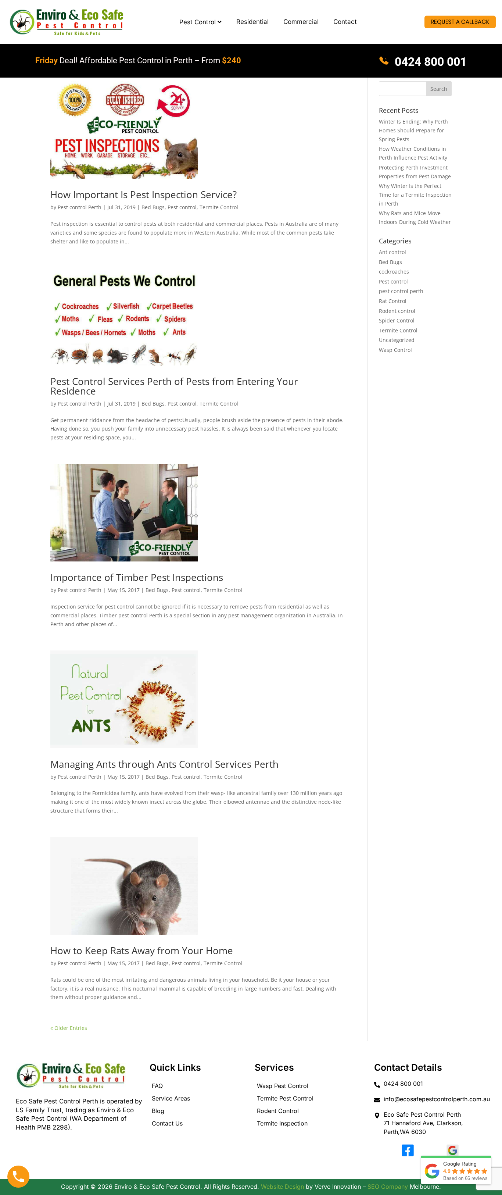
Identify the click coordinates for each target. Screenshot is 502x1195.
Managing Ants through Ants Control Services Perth (164, 764)
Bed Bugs (153, 207)
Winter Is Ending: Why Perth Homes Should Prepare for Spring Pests (413, 130)
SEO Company (387, 1186)
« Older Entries (68, 1027)
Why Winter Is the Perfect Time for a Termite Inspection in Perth (415, 194)
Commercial (301, 21)
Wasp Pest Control (282, 1085)
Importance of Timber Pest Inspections (136, 577)
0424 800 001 (429, 62)
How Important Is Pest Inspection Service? (143, 194)
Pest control (182, 207)
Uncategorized (397, 339)
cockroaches (394, 271)
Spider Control (397, 320)
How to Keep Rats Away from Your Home (141, 950)
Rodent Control (278, 1110)
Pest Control (197, 22)
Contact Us (167, 1123)
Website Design (282, 1186)
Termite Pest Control (285, 1098)
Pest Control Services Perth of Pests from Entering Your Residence (174, 386)
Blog (158, 1110)
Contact (345, 21)
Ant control (392, 252)
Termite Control (219, 207)
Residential (252, 21)
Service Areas (171, 1098)
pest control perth (401, 291)
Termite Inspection (282, 1123)
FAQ (157, 1085)
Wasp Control (395, 349)
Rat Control (392, 300)
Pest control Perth (79, 207)
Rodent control (397, 310)
